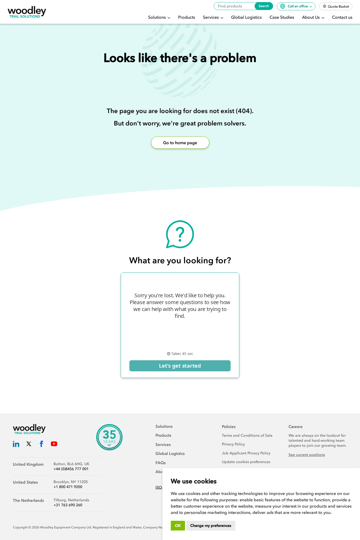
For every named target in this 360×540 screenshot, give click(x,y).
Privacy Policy (233, 444)
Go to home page (180, 142)
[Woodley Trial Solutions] (27, 12)
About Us (311, 17)
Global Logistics (246, 17)
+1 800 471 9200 (67, 487)
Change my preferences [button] (210, 525)
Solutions (157, 17)
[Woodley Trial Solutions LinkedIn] (16, 444)
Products (186, 17)
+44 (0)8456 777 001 (71, 469)
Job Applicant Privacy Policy (246, 453)
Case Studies (282, 17)
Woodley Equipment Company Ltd (65, 527)
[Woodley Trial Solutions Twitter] (29, 444)
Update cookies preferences (246, 462)
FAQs (160, 462)
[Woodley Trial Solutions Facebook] (41, 444)
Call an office (298, 6)
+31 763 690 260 (67, 505)
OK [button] (178, 525)
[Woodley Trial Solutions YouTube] (54, 444)
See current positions (307, 455)
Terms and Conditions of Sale (247, 435)
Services (211, 17)
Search (264, 6)
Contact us (342, 17)
